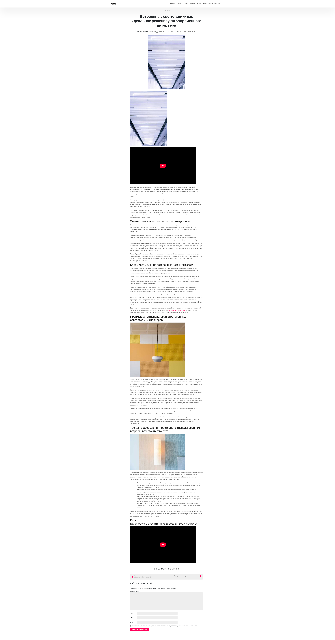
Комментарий (135, 591)
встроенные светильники (177, 310)
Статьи (186, 4)
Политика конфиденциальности (212, 4)
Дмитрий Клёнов (187, 32)
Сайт (131, 622)
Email (132, 617)
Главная (172, 4)
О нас (199, 4)
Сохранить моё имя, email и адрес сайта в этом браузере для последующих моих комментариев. (164, 626)
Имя (132, 613)
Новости (179, 4)
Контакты (192, 4)
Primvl (113, 3)
